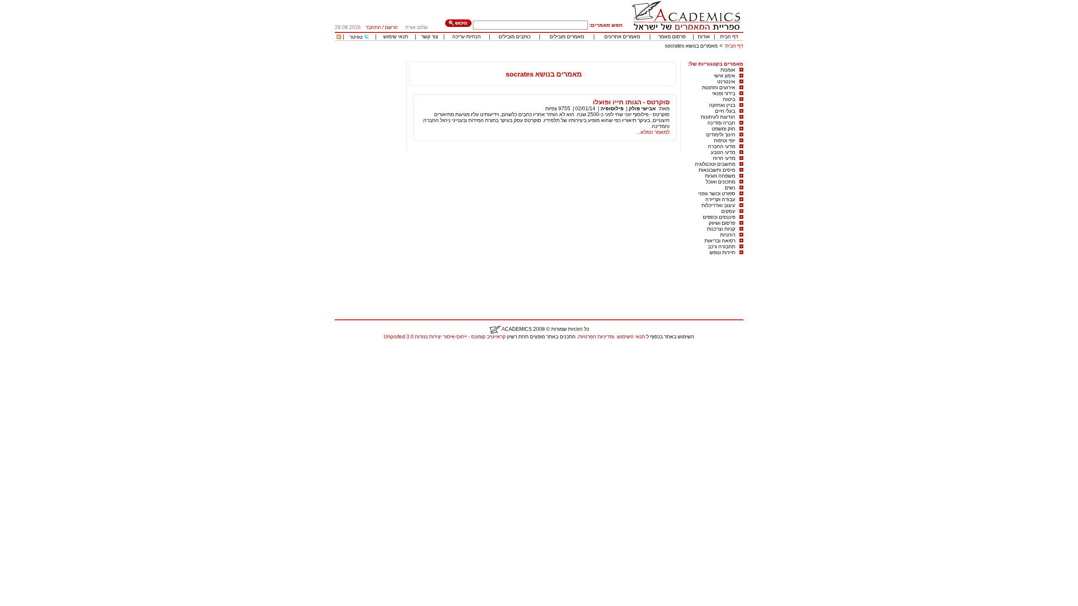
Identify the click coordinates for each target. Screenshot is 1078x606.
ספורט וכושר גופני (716, 194)
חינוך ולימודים (720, 135)
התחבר (373, 27)
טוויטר (356, 37)
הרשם (391, 27)
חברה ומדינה (721, 123)
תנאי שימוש (395, 37)
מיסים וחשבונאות (717, 170)
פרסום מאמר (672, 37)
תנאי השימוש (631, 337)
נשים (730, 188)
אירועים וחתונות (718, 87)
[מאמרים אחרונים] (338, 37)
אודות (704, 37)
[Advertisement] (590, 58)
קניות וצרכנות (721, 229)
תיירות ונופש (722, 252)
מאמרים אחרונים (622, 37)
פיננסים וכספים (719, 217)
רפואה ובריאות (719, 241)
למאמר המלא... (653, 132)
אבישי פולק (642, 109)
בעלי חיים (725, 111)
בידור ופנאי (723, 93)
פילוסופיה (612, 109)
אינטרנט (726, 82)
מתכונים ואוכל (720, 182)
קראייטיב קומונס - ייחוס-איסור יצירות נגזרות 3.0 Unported (445, 337)
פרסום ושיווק (722, 223)
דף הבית (729, 37)
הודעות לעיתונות (718, 117)
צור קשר (429, 37)
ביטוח (729, 99)
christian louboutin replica (32, 348)
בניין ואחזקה (722, 105)
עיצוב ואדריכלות (718, 205)
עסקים (728, 211)
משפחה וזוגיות (720, 176)
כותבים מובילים (515, 37)
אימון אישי (724, 76)
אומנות (727, 70)
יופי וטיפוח (724, 141)
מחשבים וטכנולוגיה (715, 164)
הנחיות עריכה (466, 37)
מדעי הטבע (723, 152)
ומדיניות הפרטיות (596, 337)
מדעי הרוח (724, 158)
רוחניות (727, 235)
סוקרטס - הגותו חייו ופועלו (631, 102)
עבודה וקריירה (720, 199)
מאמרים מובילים (567, 37)
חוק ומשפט (723, 129)
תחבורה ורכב (721, 247)
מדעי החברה (721, 146)
